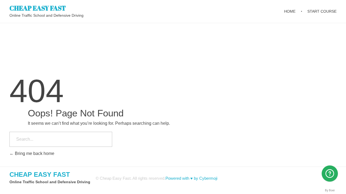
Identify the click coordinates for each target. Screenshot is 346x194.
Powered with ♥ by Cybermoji (191, 178)
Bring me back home (34, 153)
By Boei (330, 190)
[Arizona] (330, 173)
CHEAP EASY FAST (37, 8)
